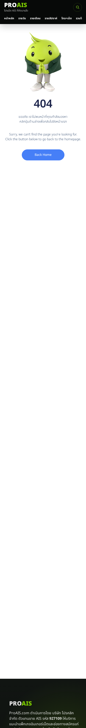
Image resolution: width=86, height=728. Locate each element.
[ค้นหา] (77, 7)
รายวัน (22, 18)
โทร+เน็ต (66, 18)
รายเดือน (35, 18)
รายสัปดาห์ (51, 18)
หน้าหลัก (9, 18)
